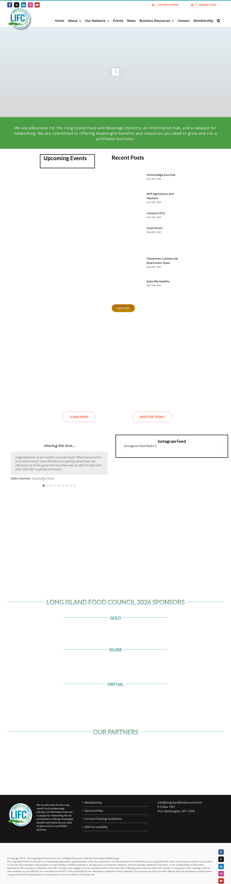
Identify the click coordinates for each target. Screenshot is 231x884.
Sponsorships (94, 811)
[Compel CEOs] (130, 216)
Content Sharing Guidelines (103, 819)
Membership (93, 802)
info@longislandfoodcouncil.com (180, 802)
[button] (218, 20)
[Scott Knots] (130, 239)
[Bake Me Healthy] (130, 286)
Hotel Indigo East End (161, 174)
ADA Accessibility (96, 827)
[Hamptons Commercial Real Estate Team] (130, 265)
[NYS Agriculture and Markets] (130, 199)
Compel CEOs (156, 213)
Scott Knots (155, 228)
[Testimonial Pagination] (44, 486)
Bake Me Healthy (158, 281)
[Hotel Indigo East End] (130, 180)
